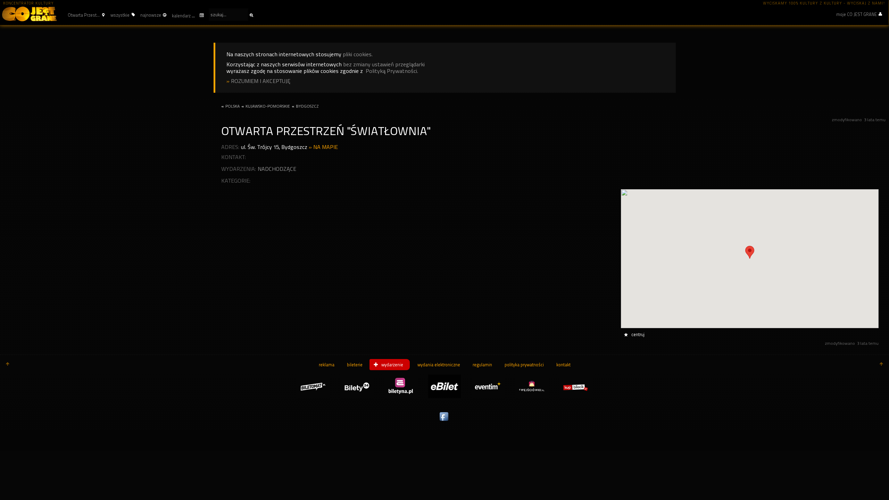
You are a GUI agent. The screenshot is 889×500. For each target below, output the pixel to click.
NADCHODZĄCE (277, 169)
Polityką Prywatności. (392, 71)
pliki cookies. (358, 54)
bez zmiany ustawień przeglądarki (384, 64)
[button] (85, 15)
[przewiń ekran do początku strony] (7, 364)
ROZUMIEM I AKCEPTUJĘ (260, 81)
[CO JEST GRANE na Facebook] (444, 421)
